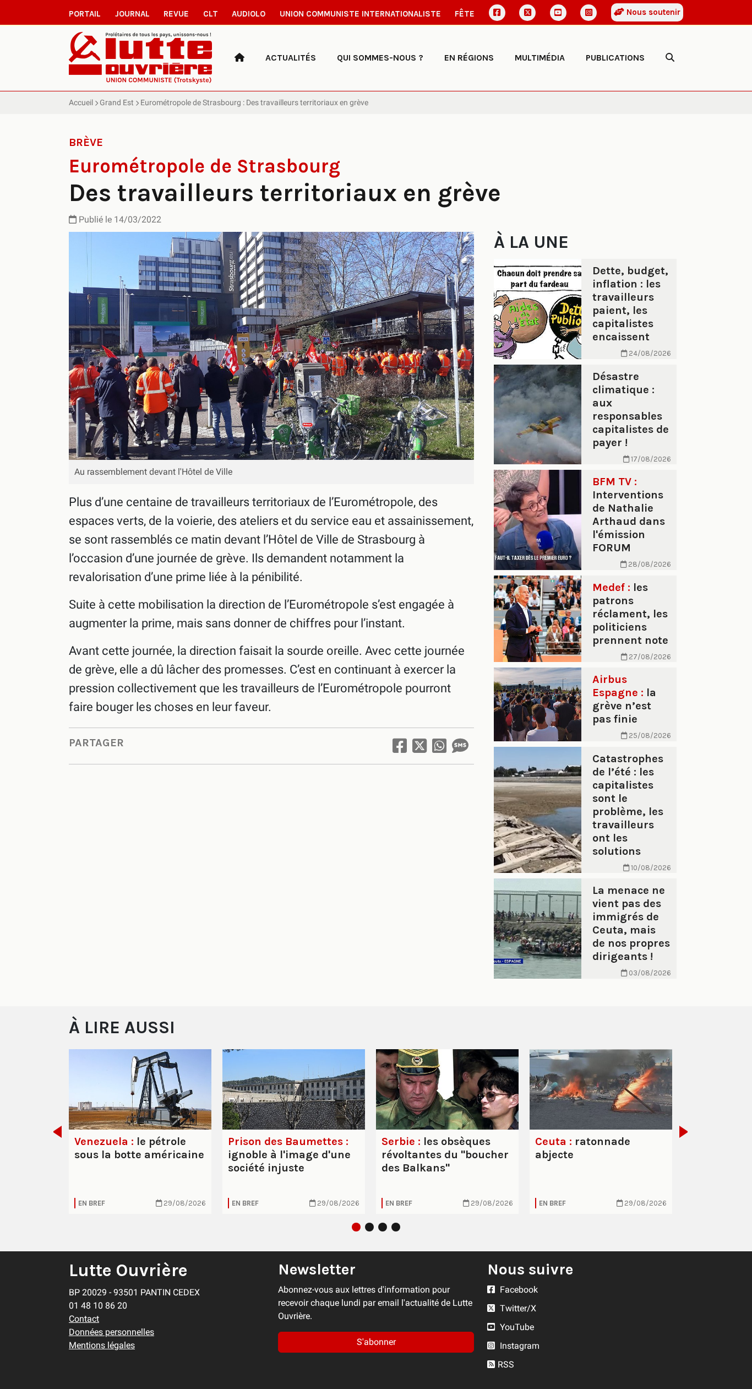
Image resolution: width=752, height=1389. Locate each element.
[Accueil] (239, 58)
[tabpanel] (140, 1131)
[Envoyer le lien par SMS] (460, 746)
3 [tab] (382, 1227)
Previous (54, 1132)
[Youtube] (558, 12)
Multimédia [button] (540, 57)
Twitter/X (517, 1308)
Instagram (519, 1346)
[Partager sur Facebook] (400, 746)
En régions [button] (469, 57)
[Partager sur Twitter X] (419, 746)
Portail (85, 14)
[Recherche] (670, 58)
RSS (506, 1364)
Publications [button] (615, 57)
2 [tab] (369, 1227)
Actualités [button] (290, 57)
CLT (210, 14)
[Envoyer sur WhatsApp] (439, 746)
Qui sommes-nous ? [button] (380, 57)
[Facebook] (497, 12)
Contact (84, 1319)
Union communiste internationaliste (360, 14)
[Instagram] (588, 12)
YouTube (516, 1327)
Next (686, 1132)
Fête (465, 14)
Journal (132, 14)
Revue (176, 14)
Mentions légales (102, 1345)
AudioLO (248, 14)
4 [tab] (395, 1227)
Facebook (518, 1289)
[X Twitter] (527, 12)
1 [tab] (356, 1227)
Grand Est (117, 102)
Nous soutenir (652, 12)
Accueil (81, 102)
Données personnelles (111, 1332)
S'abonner (376, 1342)
